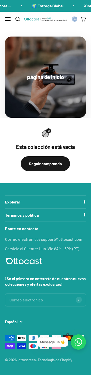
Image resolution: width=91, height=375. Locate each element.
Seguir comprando (45, 163)
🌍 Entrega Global (44, 5)
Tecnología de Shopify (55, 360)
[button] (74, 19)
